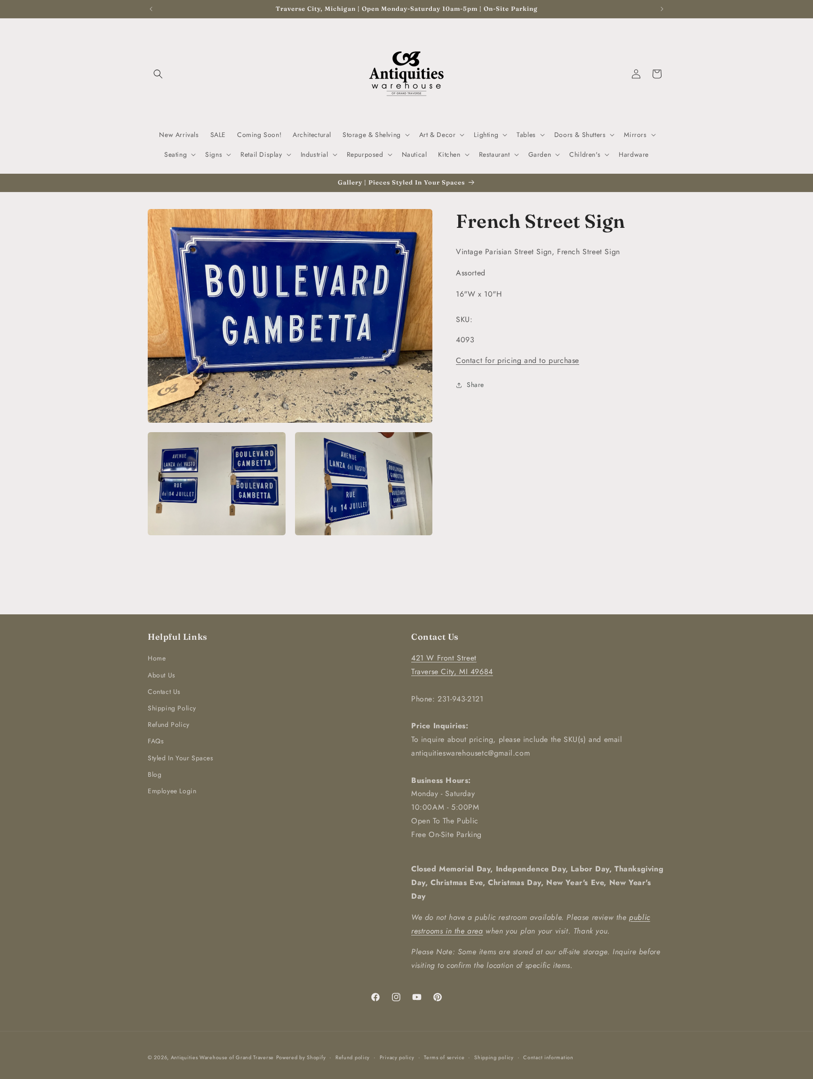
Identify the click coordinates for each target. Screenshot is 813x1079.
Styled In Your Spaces (181, 758)
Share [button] (475, 384)
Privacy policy (397, 1057)
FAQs (156, 741)
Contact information (548, 1057)
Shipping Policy (172, 708)
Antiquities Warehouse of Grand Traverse (222, 1057)
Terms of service (444, 1057)
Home (157, 658)
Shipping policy (494, 1057)
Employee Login (172, 791)
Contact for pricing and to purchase (517, 360)
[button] (158, 74)
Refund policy (352, 1057)
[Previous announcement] (151, 9)
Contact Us (164, 691)
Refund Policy (169, 724)
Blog (154, 774)
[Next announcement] (662, 9)
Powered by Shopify (301, 1057)
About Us (161, 675)
